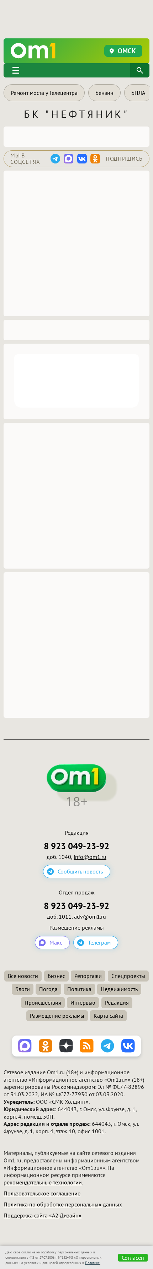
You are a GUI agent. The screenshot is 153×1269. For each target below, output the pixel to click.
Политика (79, 989)
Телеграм (99, 942)
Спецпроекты (128, 975)
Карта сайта (108, 1015)
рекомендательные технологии (43, 1182)
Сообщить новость (80, 871)
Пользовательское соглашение (42, 1193)
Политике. (92, 1262)
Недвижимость (119, 989)
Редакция (117, 1002)
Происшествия (43, 1002)
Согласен (133, 1257)
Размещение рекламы (57, 1015)
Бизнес (56, 975)
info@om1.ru (90, 856)
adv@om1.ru (90, 916)
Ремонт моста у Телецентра (44, 92)
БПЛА (138, 92)
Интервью (82, 1002)
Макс (55, 942)
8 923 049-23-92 (76, 846)
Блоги (22, 989)
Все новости (23, 975)
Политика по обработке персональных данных (63, 1204)
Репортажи (88, 975)
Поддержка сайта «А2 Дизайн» (42, 1215)
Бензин (104, 92)
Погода (48, 989)
